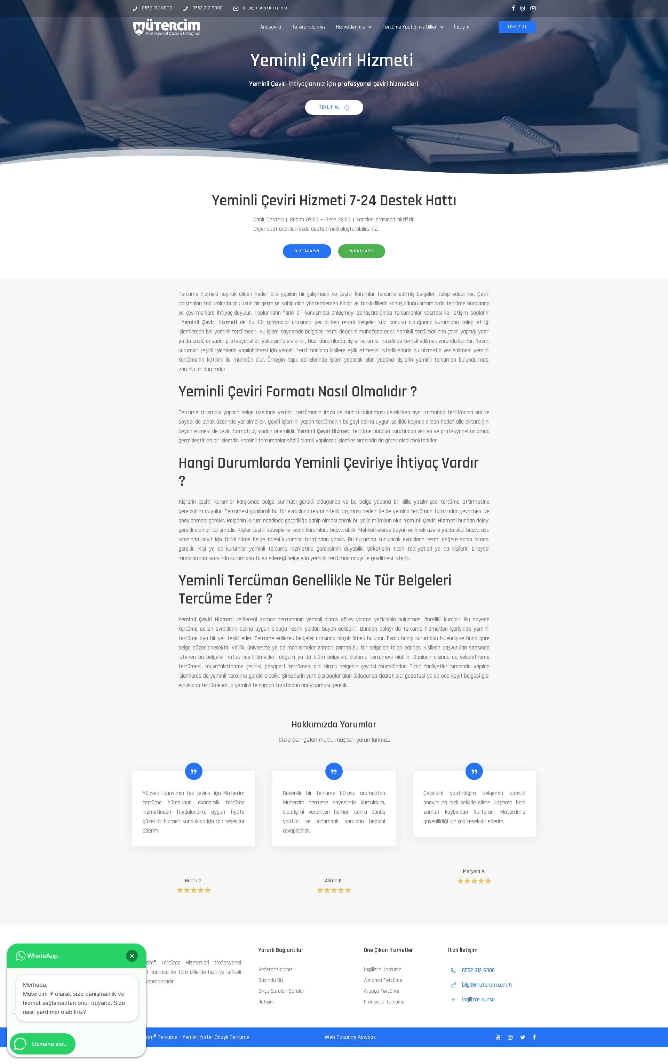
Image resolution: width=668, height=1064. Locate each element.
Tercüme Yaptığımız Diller (409, 27)
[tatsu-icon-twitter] (523, 1037)
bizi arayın (307, 251)
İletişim (461, 27)
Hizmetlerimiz (350, 27)
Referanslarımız (309, 27)
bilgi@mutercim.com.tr (265, 8)
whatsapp (361, 251)
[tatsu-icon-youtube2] (533, 8)
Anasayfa (270, 27)
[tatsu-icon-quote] (193, 771)
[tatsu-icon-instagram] (522, 8)
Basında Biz (271, 980)
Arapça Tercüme (381, 991)
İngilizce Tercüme (382, 969)
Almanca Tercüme (383, 980)
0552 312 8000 (157, 8)
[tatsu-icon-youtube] (499, 1037)
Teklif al (517, 27)
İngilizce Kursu (478, 999)
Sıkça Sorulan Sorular (281, 991)
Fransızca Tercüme (384, 1002)
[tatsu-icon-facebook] (513, 8)
